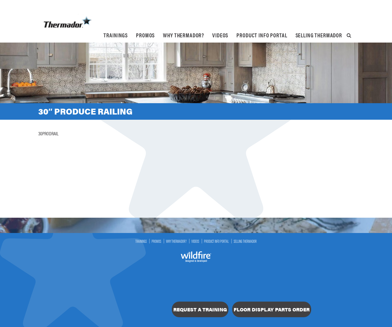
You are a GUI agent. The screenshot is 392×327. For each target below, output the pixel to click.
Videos (220, 35)
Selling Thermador (319, 35)
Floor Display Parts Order (272, 309)
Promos (145, 35)
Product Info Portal (261, 35)
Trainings (116, 35)
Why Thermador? (183, 35)
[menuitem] (115, 35)
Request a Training (200, 309)
